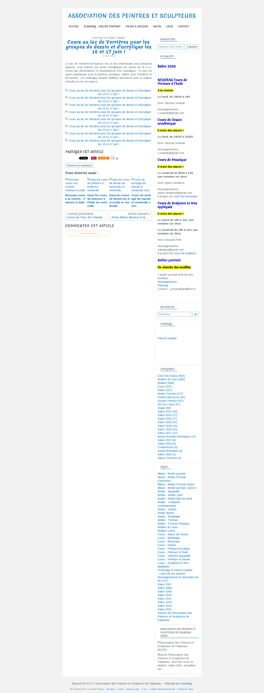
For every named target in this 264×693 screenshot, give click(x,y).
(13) (167, 429)
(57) (169, 404)
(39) (164, 407)
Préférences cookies (185, 689)
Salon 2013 (165, 602)
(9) (167, 440)
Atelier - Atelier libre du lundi (175, 498)
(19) (167, 411)
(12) (167, 432)
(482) (171, 379)
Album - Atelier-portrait (171, 473)
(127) (170, 393)
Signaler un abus (132, 689)
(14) (167, 425)
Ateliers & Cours (104, 38)
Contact (183, 26)
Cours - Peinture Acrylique (174, 548)
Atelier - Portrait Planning (173, 523)
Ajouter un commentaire (88, 233)
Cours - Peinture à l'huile (173, 552)
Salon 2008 (165, 587)
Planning (163, 285)
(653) (171, 375)
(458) (166, 382)
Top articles (110, 689)
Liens (169, 26)
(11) (177, 436)
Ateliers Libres (166, 530)
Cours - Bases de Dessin (173, 534)
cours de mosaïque (185, 196)
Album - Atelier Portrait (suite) (176, 484)
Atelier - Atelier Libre (170, 495)
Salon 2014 (165, 605)
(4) (167, 447)
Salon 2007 (165, 584)
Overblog (186, 683)
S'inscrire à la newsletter (79, 165)
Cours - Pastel (166, 545)
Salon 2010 (165, 595)
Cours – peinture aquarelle (174, 555)
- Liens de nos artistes (171, 573)
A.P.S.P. (84, 689)
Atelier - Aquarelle (168, 491)
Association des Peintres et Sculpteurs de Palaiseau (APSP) (132, 19)
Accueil (74, 26)
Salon (157, 26)
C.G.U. (144, 689)
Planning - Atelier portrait (102, 26)
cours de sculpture (184, 253)
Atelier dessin (166, 512)
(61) (170, 400)
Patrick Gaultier (167, 338)
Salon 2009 (165, 591)
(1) (167, 454)
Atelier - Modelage (169, 516)
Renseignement (167, 281)
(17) (167, 415)
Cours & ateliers (136, 26)
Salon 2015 (165, 609)
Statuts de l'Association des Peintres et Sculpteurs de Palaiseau (175, 616)
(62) (171, 397)
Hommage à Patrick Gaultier (175, 570)
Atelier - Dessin (167, 509)
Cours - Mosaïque (169, 541)
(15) (167, 422)
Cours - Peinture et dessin (174, 559)
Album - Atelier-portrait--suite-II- (177, 487)
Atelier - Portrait (168, 520)
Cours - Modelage (169, 537)
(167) (165, 390)
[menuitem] (74, 26)
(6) (167, 443)
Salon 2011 (164, 598)
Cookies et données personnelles (162, 689)
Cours (121, 38)
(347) (165, 386)
